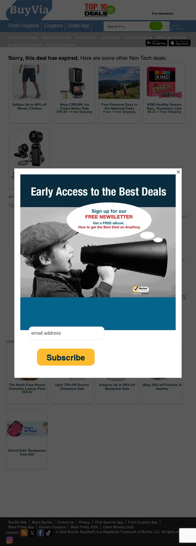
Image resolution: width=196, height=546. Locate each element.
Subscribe (66, 357)
